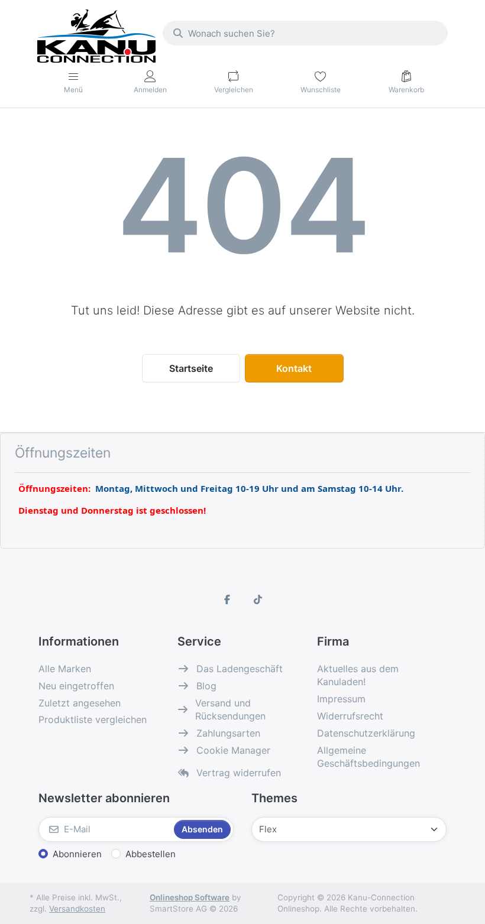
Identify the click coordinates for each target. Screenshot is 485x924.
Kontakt (294, 368)
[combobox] (305, 33)
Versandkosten (77, 908)
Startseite (191, 368)
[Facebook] (227, 599)
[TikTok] (258, 599)
